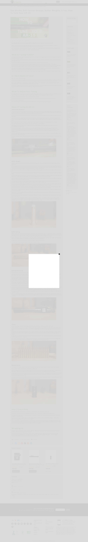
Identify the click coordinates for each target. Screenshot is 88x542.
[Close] (59, 254)
